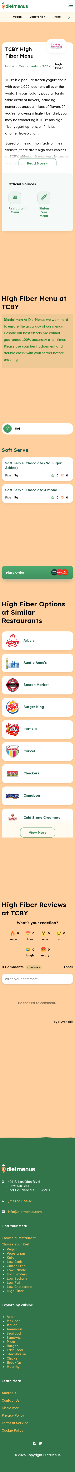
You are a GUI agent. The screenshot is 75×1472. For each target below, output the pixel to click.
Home (9, 66)
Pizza (11, 1342)
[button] (69, 17)
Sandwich (14, 1337)
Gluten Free (16, 1266)
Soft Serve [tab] (18, 428)
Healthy (13, 1367)
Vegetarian (16, 1253)
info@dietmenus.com (25, 1212)
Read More (36, 163)
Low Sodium (17, 1278)
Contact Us (10, 1400)
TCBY (46, 66)
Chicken (13, 1358)
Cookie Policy (12, 1430)
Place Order (15, 573)
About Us (9, 1393)
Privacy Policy (13, 1415)
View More (37, 832)
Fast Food (15, 1350)
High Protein (17, 1274)
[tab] (17, 16)
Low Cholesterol (19, 1287)
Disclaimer (10, 1408)
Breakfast (15, 1362)
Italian (12, 1325)
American (14, 1329)
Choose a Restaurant (19, 1238)
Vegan (12, 1249)
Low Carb (14, 1262)
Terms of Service (15, 1423)
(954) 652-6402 (20, 1201)
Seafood (14, 1333)
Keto (10, 1257)
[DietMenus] (15, 5)
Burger (12, 1346)
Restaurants (28, 66)
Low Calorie (16, 1270)
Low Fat (13, 1282)
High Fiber (15, 1291)
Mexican (13, 1321)
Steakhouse (16, 1354)
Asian (11, 1317)
